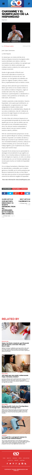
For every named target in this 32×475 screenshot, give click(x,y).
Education (5, 341)
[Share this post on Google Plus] (16, 193)
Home (4, 458)
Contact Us (10, 460)
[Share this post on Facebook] (4, 193)
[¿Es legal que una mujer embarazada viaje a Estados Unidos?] (16, 363)
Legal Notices (26, 458)
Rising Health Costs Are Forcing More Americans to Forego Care (15, 406)
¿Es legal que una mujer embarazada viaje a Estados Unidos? (15, 376)
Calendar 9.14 (24, 201)
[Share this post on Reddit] (27, 193)
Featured (16, 189)
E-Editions (15, 458)
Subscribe (22, 460)
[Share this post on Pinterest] (21, 193)
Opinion (24, 189)
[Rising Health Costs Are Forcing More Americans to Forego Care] (16, 394)
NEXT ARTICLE (25, 199)
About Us (9, 458)
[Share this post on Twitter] (10, 193)
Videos (20, 458)
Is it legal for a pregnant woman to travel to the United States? (14, 437)
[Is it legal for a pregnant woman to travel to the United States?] (16, 425)
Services (16, 460)
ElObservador (9, 46)
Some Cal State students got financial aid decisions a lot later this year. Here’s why (15, 344)
